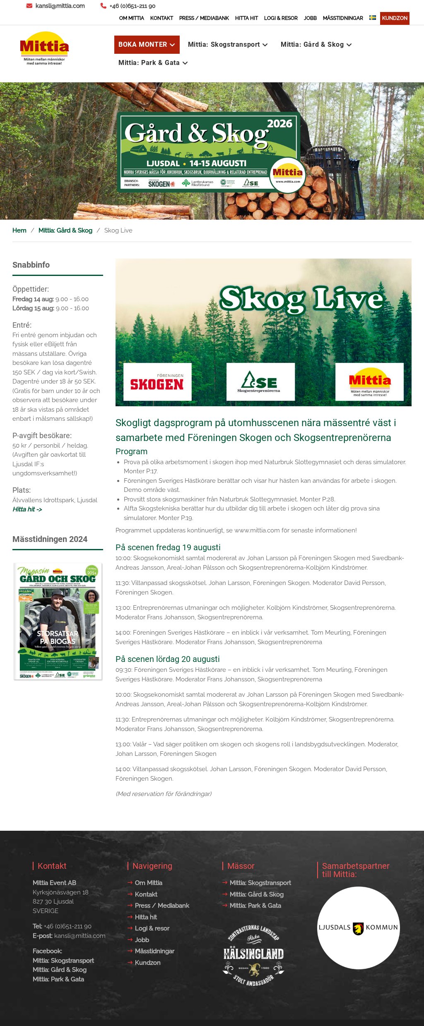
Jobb (310, 18)
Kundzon (394, 18)
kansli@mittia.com (60, 5)
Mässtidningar (343, 18)
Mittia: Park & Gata (149, 63)
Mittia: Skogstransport (224, 44)
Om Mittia (131, 18)
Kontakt (161, 18)
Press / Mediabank (204, 18)
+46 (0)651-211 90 (133, 5)
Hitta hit (246, 18)
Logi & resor (281, 18)
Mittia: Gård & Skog (312, 44)
